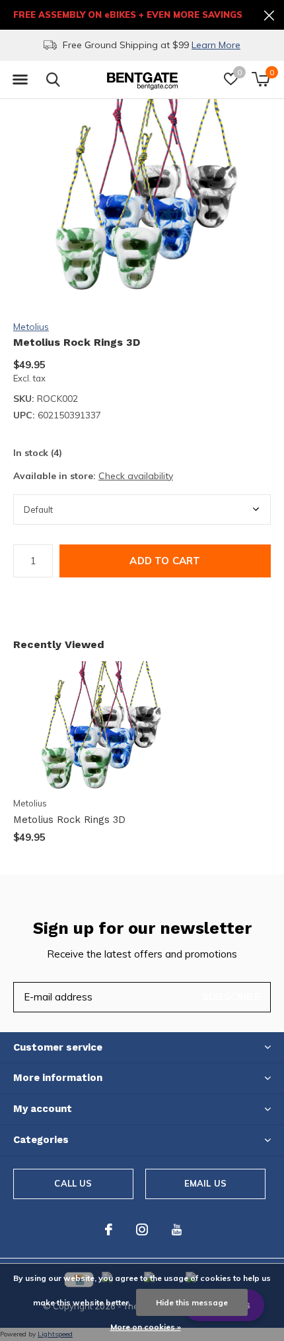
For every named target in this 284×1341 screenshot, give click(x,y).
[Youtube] (177, 1229)
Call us (73, 1183)
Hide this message (192, 1302)
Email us (205, 1183)
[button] (20, 80)
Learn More (216, 45)
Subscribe (231, 997)
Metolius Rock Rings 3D (69, 820)
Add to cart (164, 560)
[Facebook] (108, 1229)
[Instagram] (142, 1229)
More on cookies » (145, 1327)
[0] (260, 79)
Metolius (31, 327)
